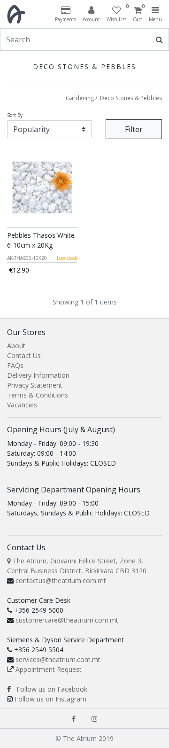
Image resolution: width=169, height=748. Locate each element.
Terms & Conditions (37, 394)
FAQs (15, 365)
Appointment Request (48, 669)
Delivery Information (38, 375)
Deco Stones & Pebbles (131, 98)
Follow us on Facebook (51, 689)
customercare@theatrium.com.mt (66, 620)
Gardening (80, 98)
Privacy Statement (34, 385)
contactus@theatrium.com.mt (60, 580)
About (16, 345)
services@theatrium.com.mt (57, 659)
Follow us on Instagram (50, 698)
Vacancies (22, 404)
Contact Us (24, 355)
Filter (134, 129)
